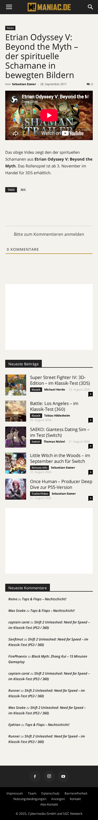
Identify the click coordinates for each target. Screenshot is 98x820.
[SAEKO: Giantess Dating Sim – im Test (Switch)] (15, 437)
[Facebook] (35, 776)
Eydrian (14, 724)
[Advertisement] (49, 317)
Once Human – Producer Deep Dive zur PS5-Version (61, 484)
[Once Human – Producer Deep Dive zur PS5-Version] (15, 489)
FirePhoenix (17, 656)
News (10, 28)
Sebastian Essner (24, 84)
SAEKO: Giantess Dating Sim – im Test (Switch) (60, 432)
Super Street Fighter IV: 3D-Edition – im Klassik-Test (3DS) (60, 380)
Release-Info (39, 467)
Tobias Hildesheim (57, 415)
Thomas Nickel (54, 441)
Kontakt (75, 799)
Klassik (36, 389)
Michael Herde (54, 389)
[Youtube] (63, 776)
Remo (12, 599)
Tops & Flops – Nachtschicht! (44, 599)
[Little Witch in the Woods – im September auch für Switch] (15, 463)
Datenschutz (50, 793)
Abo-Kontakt (49, 804)
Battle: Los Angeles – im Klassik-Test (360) (54, 406)
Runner (14, 690)
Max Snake (17, 610)
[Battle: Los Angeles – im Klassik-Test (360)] (15, 411)
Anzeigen (58, 799)
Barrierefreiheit (76, 793)
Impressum (15, 793)
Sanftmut (15, 639)
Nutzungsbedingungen (29, 799)
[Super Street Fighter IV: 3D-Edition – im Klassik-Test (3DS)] (15, 385)
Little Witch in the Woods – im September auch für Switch (60, 458)
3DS (23, 190)
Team (32, 793)
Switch (36, 441)
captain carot (19, 622)
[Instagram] (49, 776)
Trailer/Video (40, 493)
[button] (90, 7)
